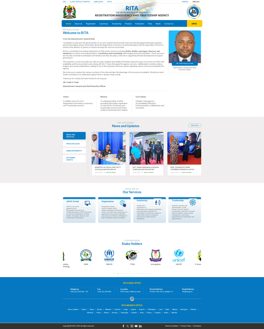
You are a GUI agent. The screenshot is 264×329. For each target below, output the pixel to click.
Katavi (166, 313)
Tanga (92, 309)
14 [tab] (152, 274)
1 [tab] (112, 274)
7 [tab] (130, 274)
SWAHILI (185, 1)
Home (68, 23)
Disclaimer (197, 326)
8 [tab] (134, 274)
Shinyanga (124, 313)
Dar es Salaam (73, 309)
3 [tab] (118, 274)
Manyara (108, 309)
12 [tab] (146, 274)
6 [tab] (127, 274)
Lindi (160, 309)
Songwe (158, 313)
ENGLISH (196, 1)
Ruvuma (115, 313)
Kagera (133, 309)
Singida (134, 313)
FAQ (64, 1)
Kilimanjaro (152, 309)
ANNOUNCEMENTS (74, 151)
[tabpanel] (132, 257)
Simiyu (149, 313)
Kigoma (142, 309)
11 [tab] (143, 274)
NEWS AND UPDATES (70, 136)
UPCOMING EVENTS (70, 159)
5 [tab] (124, 274)
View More (195, 125)
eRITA (109, 1)
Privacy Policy (186, 326)
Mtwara (193, 309)
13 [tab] (149, 274)
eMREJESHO (98, 1)
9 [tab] (137, 274)
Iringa (126, 309)
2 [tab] (115, 274)
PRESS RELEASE (73, 144)
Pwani (98, 313)
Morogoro (184, 309)
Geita (142, 313)
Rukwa (106, 313)
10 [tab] (140, 274)
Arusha (99, 309)
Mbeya (174, 309)
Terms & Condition (171, 326)
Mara (167, 309)
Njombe (174, 313)
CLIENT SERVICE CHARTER (80, 1)
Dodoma (117, 309)
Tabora (83, 309)
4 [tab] (121, 274)
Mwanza (90, 313)
